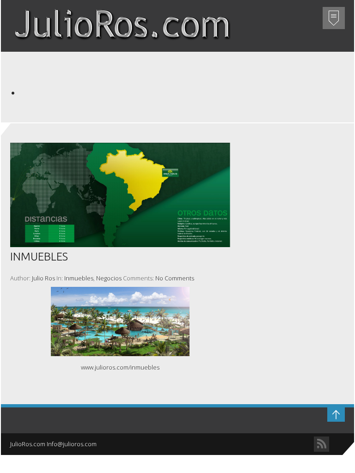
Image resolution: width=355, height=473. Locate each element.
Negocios (109, 278)
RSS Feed (321, 444)
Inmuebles (39, 256)
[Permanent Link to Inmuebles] (120, 245)
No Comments (174, 278)
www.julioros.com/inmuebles (120, 367)
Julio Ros (43, 278)
